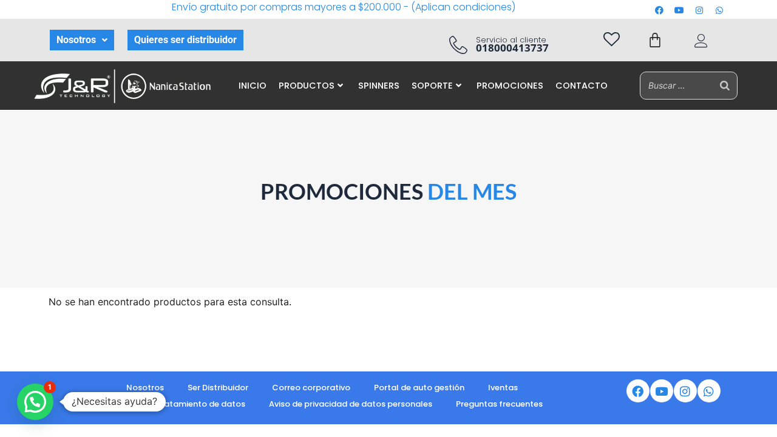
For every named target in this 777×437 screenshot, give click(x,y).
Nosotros (76, 40)
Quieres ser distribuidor (185, 40)
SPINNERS (378, 86)
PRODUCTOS (306, 86)
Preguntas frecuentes (499, 404)
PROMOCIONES (510, 86)
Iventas (503, 387)
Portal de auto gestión (419, 387)
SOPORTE (432, 86)
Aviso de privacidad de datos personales (350, 404)
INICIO (252, 86)
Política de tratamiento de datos (178, 404)
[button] (82, 40)
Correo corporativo (311, 387)
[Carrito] (655, 40)
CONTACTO (581, 86)
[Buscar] (725, 85)
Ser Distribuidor (218, 387)
